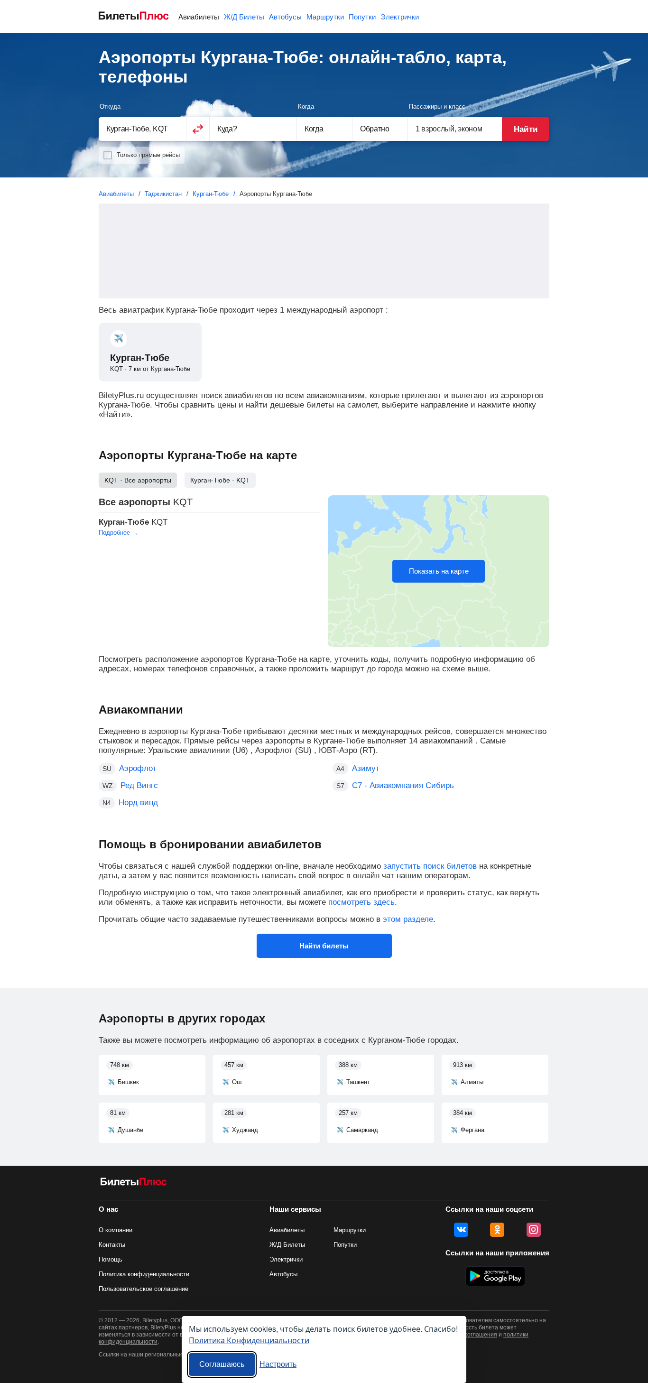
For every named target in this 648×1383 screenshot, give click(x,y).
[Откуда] (142, 128)
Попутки (362, 17)
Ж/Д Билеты (244, 17)
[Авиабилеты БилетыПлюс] (134, 1183)
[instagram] (534, 1230)
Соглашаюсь (221, 1364)
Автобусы (285, 17)
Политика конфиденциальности (144, 1274)
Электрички (399, 17)
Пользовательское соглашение (143, 1288)
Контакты (112, 1244)
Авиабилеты (198, 17)
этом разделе (408, 919)
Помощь (110, 1259)
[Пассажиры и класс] (455, 128)
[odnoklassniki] (497, 1230)
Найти (525, 129)
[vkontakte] (461, 1230)
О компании (115, 1230)
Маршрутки (325, 17)
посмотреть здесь (361, 902)
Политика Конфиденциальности (249, 1340)
